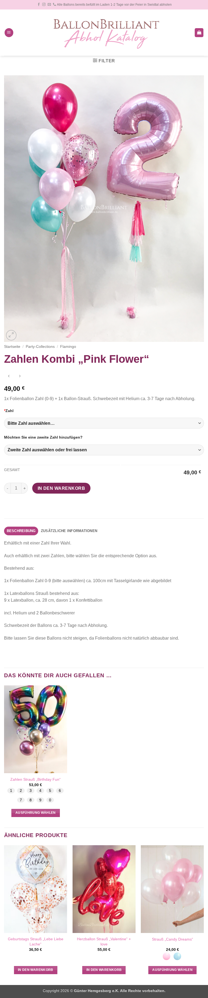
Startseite (12, 347)
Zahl (9, 411)
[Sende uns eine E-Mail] (49, 5)
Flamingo (68, 347)
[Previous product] (19, 376)
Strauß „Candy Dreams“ (172, 939)
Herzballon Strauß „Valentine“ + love (104, 941)
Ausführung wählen (35, 812)
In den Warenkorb (61, 488)
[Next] (204, 914)
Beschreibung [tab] (21, 531)
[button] (9, 32)
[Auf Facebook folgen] (38, 5)
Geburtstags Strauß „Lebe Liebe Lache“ (35, 941)
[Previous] (4, 914)
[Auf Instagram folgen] (44, 5)
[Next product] (9, 376)
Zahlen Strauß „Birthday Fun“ (35, 779)
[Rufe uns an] (54, 5)
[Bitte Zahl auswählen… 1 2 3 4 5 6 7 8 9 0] (104, 423)
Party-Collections (40, 347)
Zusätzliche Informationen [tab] (69, 531)
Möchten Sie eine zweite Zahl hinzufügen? (43, 437)
